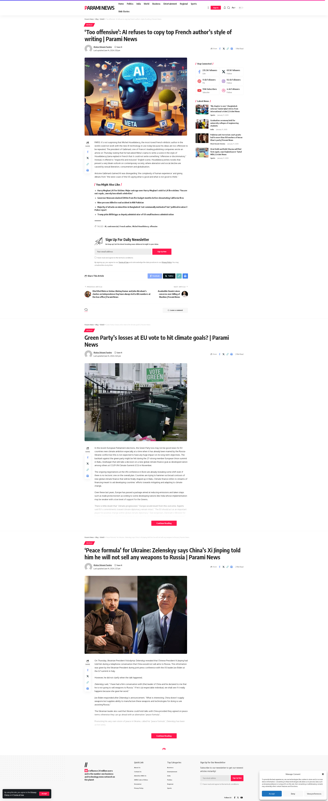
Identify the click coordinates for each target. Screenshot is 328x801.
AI (105, 226)
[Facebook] (207, 71)
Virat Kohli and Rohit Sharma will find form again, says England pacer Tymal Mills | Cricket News (226, 152)
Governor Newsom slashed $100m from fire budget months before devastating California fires (140, 198)
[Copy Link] (227, 49)
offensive (153, 226)
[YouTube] (241, 797)
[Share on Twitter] (223, 49)
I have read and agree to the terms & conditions (115, 258)
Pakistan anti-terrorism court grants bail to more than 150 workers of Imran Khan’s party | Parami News (226, 137)
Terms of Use (18, 795)
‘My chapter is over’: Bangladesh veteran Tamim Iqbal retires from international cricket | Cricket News (225, 109)
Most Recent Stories (217, 144)
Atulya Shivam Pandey (103, 47)
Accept (272, 794)
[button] (323, 774)
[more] (208, 7)
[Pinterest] (207, 81)
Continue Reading (164, 523)
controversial (113, 226)
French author (125, 226)
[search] (228, 7)
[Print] (231, 49)
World (89, 25)
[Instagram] (231, 81)
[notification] (224, 7)
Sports (212, 115)
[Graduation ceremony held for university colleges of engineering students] (202, 124)
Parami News (99, 8)
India (212, 129)
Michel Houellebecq (140, 226)
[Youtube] (207, 90)
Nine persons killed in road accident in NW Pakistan (120, 202)
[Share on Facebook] (220, 49)
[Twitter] (231, 71)
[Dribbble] (231, 90)
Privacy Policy (167, 262)
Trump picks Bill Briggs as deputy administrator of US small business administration (135, 214)
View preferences (314, 794)
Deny (293, 794)
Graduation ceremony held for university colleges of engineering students (224, 123)
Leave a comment (176, 310)
